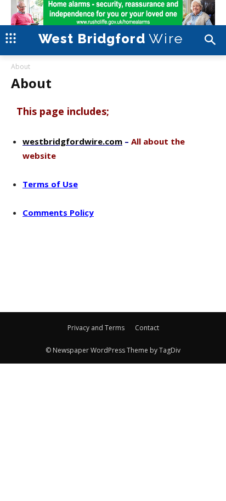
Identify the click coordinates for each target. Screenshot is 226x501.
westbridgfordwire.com (72, 141)
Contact (147, 327)
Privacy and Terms (96, 327)
